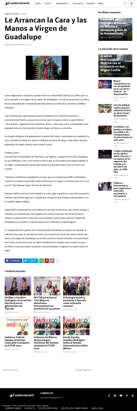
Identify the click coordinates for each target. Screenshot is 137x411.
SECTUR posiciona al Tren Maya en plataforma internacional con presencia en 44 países (47, 303)
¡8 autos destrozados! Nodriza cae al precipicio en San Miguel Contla (112, 63)
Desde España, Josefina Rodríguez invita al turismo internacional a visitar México (75, 343)
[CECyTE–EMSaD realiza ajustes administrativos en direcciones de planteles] (105, 108)
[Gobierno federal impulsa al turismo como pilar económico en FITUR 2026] (18, 325)
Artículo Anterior (10, 370)
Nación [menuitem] (90, 3)
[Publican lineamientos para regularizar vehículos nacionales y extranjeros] (105, 186)
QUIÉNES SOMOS (13, 408)
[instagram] (127, 395)
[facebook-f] (109, 395)
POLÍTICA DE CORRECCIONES (74, 408)
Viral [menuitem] (101, 3)
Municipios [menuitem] (62, 3)
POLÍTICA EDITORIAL (48, 408)
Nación (23, 14)
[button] (125, 3)
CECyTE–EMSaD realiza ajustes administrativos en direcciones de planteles (122, 110)
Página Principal (12, 14)
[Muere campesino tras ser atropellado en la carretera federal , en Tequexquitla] (105, 84)
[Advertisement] (115, 252)
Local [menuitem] (48, 3)
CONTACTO (30, 408)
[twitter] (115, 395)
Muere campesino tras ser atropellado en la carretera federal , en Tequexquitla (121, 87)
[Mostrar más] (57, 260)
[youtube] (121, 395)
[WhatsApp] (41, 260)
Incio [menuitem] (38, 3)
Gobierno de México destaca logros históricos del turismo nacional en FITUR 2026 (46, 343)
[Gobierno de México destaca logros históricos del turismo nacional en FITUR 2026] (47, 325)
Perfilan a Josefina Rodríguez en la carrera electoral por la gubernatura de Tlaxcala (18, 303)
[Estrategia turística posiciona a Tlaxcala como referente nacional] (76, 286)
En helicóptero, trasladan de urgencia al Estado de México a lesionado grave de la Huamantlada (113, 25)
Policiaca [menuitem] (78, 3)
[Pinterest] (47, 260)
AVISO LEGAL (97, 408)
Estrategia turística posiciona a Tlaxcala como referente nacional (74, 301)
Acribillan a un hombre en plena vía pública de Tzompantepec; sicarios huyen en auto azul (122, 133)
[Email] (52, 260)
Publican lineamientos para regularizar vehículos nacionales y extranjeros (122, 190)
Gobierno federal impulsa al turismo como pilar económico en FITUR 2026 (17, 341)
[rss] (132, 395)
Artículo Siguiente (83, 370)
